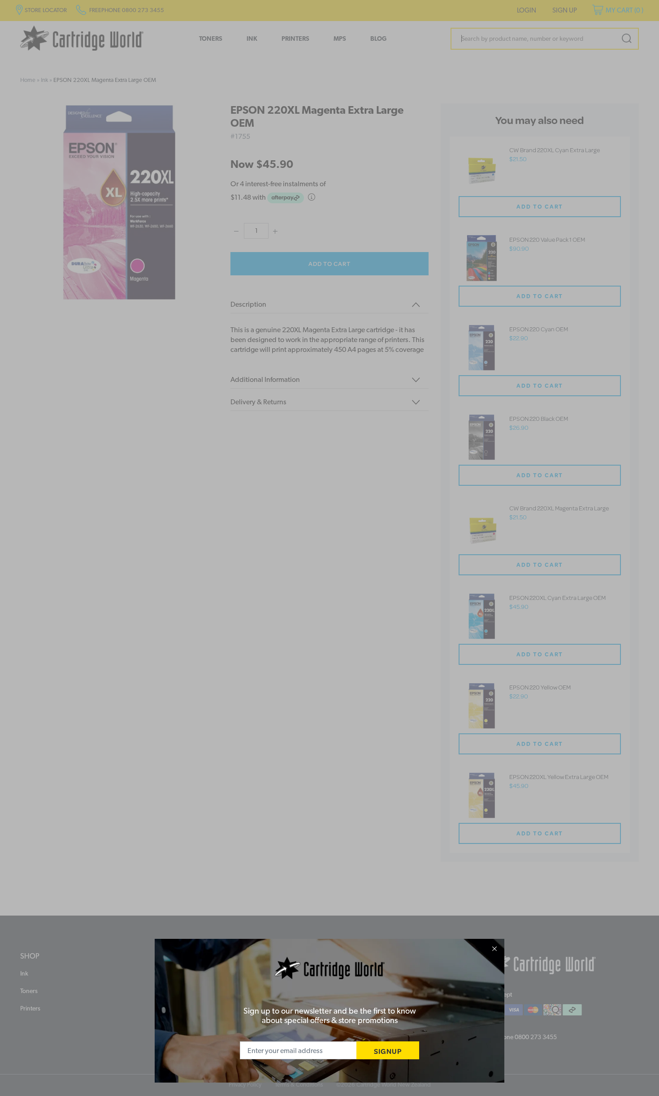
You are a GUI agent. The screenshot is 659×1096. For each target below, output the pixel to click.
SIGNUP (388, 1051)
